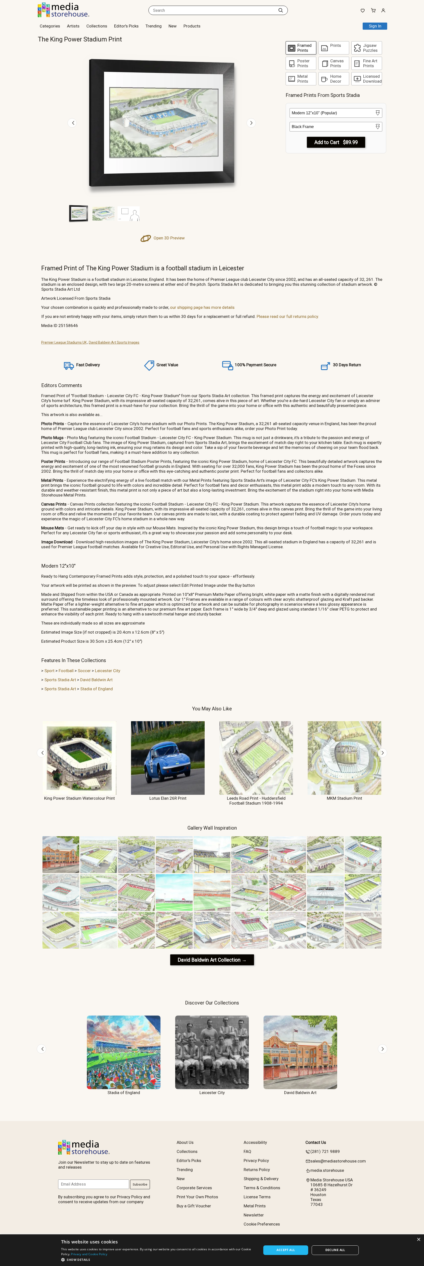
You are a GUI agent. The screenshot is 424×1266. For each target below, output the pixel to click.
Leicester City (107, 670)
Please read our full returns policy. (288, 316)
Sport (49, 670)
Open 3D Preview (169, 237)
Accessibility (255, 1142)
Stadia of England (96, 688)
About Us (185, 1142)
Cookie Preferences (262, 1224)
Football (66, 670)
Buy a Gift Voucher (194, 1205)
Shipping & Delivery (261, 1178)
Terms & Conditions (262, 1187)
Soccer (84, 670)
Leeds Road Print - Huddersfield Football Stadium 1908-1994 (256, 801)
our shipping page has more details (202, 307)
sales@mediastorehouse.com (338, 1161)
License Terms (257, 1196)
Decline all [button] (335, 1250)
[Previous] (72, 123)
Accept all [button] (286, 1250)
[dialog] (212, 1250)
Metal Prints (255, 1205)
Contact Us (315, 1142)
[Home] (68, 15)
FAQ (247, 1151)
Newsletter (254, 1215)
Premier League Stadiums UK (64, 342)
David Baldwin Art (96, 679)
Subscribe (140, 1184)
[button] (158, 1259)
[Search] (281, 10)
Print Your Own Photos (197, 1196)
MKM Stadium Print (344, 798)
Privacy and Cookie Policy (89, 1254)
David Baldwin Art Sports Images (114, 342)
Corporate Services (194, 1187)
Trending (154, 26)
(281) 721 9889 (325, 1151)
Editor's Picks (126, 26)
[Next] (251, 123)
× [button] (418, 1239)
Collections (96, 26)
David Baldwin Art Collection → (212, 960)
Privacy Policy (256, 1160)
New (173, 26)
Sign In (375, 26)
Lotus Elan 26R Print (167, 798)
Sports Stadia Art (60, 679)
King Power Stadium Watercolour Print (79, 798)
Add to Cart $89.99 (336, 142)
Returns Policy (257, 1169)
